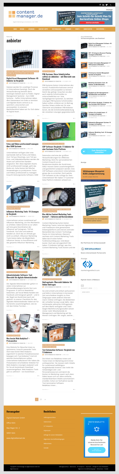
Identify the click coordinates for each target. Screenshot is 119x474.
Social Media (18, 206)
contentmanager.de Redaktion (17, 83)
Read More (9, 115)
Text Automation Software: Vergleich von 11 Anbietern (58, 351)
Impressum (47, 430)
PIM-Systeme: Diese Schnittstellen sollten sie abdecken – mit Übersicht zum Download (58, 76)
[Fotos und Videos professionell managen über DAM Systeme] (20, 128)
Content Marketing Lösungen (62, 209)
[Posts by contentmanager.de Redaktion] (7, 83)
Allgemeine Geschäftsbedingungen (54, 439)
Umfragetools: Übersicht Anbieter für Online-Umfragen (57, 283)
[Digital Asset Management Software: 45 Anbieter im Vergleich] (20, 59)
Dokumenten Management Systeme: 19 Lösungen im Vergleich (100, 123)
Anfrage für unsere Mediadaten (53, 435)
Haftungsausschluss (50, 417)
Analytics (9, 335)
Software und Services (13, 73)
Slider (36, 71)
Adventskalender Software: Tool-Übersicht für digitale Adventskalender (22, 276)
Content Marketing (48, 209)
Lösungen (27, 71)
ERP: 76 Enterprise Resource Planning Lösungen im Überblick (100, 54)
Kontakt (46, 448)
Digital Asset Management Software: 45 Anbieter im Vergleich (22, 79)
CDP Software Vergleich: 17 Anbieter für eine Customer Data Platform (58, 147)
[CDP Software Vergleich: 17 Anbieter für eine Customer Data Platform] (55, 131)
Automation (46, 345)
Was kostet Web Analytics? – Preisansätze (18, 339)
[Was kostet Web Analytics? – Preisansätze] (20, 323)
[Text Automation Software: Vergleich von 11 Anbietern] (55, 332)
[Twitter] (106, 5)
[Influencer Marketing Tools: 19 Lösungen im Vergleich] (20, 194)
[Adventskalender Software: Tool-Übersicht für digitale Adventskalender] (20, 259)
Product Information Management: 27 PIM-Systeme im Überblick (100, 63)
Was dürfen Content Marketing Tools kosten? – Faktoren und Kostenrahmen (57, 215)
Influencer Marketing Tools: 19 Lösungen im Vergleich (23, 212)
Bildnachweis (48, 443)
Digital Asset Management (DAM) (15, 71)
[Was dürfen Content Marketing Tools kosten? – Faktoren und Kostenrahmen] (55, 197)
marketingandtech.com (90, 270)
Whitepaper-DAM (11, 75)
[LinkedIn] (103, 5)
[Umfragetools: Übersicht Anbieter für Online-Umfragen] (55, 267)
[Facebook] (100, 5)
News (33, 71)
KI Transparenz (48, 426)
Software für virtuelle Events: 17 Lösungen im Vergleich (98, 113)
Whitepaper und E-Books (26, 73)
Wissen (52, 71)
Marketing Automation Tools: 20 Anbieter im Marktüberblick (98, 83)
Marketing (45, 211)
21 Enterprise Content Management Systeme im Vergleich (99, 73)
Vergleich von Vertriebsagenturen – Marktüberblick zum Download (99, 93)
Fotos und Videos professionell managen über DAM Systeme (22, 145)
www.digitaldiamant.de (16, 438)
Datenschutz (47, 422)
